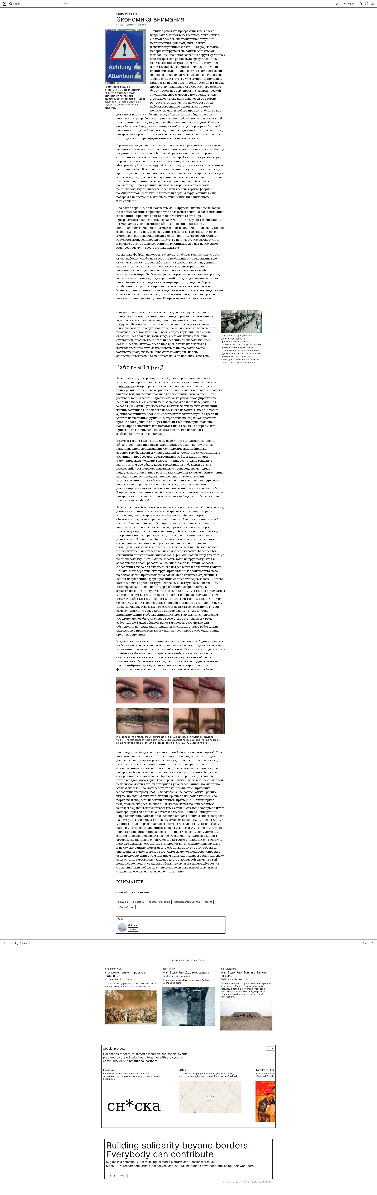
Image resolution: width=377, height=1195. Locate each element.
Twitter (265, 1182)
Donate (65, 3)
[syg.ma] (4, 4)
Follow (133, 929)
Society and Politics (126, 14)
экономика (138, 901)
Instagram (250, 1182)
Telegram (236, 1182)
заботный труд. (126, 907)
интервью (126, 386)
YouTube (258, 1182)
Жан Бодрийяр (228, 968)
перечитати (168, 968)
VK (244, 1182)
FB (241, 1182)
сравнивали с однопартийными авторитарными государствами (167, 238)
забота (208, 901)
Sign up (111, 1175)
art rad (119, 24)
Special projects (114, 1048)
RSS (270, 1182)
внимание (123, 901)
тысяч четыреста (129, 262)
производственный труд (187, 901)
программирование (159, 901)
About (123, 1175)
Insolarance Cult (113, 968)
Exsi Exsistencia (170, 976)
